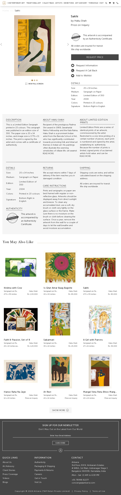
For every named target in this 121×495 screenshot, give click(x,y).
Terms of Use (98, 491)
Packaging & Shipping (45, 466)
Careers (38, 474)
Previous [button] (2, 44)
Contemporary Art (16, 3)
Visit (101, 3)
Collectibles (48, 3)
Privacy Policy (81, 491)
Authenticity (40, 462)
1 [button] (32, 80)
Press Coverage (10, 474)
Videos (6, 478)
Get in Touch (41, 478)
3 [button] (37, 80)
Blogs (5, 482)
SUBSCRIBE (60, 443)
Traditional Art (33, 3)
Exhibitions (69, 3)
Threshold (93, 3)
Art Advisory (81, 3)
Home (5, 10)
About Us (7, 462)
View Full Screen (35, 84)
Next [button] (66, 44)
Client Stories (9, 470)
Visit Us (38, 482)
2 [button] (34, 80)
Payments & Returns (44, 470)
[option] (34, 45)
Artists (58, 3)
